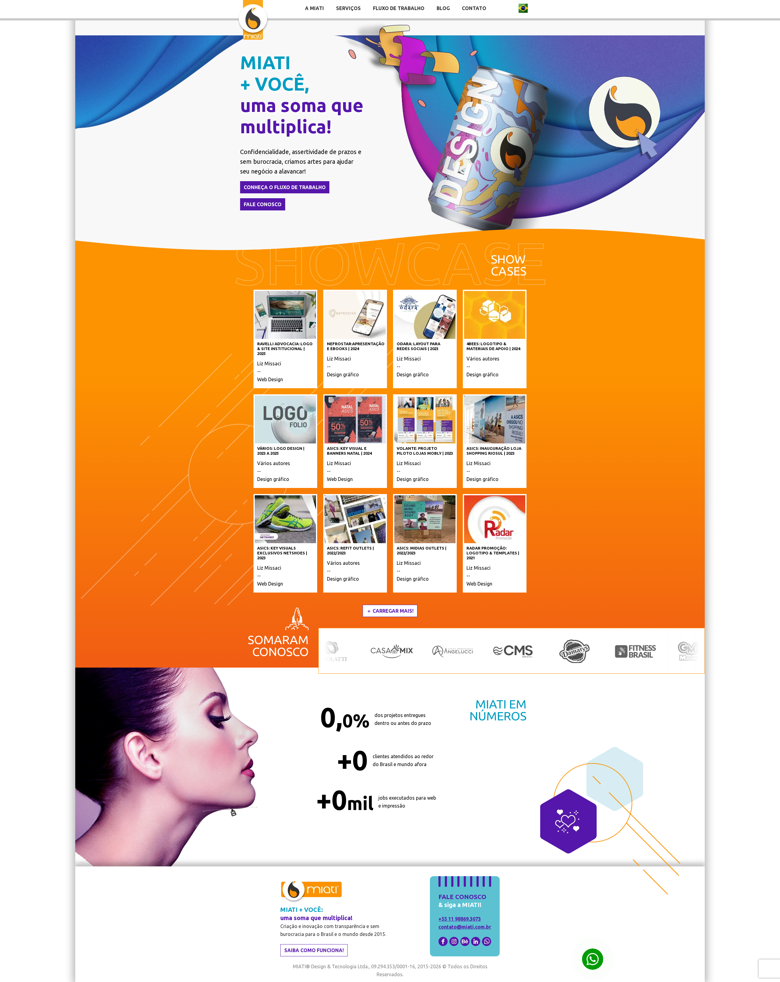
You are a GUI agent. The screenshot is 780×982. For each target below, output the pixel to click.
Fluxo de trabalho (398, 8)
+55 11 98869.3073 (459, 919)
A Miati (314, 8)
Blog (443, 8)
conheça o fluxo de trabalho (285, 187)
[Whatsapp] (592, 959)
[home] (253, 21)
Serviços (348, 8)
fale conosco (263, 204)
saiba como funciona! (314, 950)
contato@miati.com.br (464, 927)
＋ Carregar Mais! (390, 611)
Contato (474, 8)
